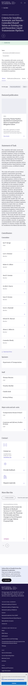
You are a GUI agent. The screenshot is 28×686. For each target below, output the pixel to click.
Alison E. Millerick (8, 329)
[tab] (4, 78)
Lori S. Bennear (7, 254)
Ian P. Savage (7, 243)
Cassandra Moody (8, 340)
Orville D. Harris (8, 286)
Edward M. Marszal (9, 318)
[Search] (21, 2)
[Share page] (3, 36)
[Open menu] (24, 2)
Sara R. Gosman (7, 275)
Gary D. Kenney (7, 297)
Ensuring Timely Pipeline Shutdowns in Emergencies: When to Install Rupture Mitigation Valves (13, 121)
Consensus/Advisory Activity (10, 14)
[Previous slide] (3, 545)
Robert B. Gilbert (8, 264)
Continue (14, 683)
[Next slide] (7, 545)
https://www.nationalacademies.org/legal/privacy (12, 679)
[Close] (26, 674)
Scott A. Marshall (8, 308)
